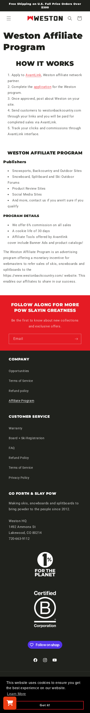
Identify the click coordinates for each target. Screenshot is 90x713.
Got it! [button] (45, 705)
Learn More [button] (16, 694)
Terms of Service (21, 381)
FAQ (12, 448)
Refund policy (19, 391)
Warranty (15, 428)
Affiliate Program (21, 400)
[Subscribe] (76, 339)
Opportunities (19, 371)
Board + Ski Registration (26, 438)
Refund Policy (19, 458)
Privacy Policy (19, 477)
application (43, 87)
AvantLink (33, 75)
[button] (9, 18)
